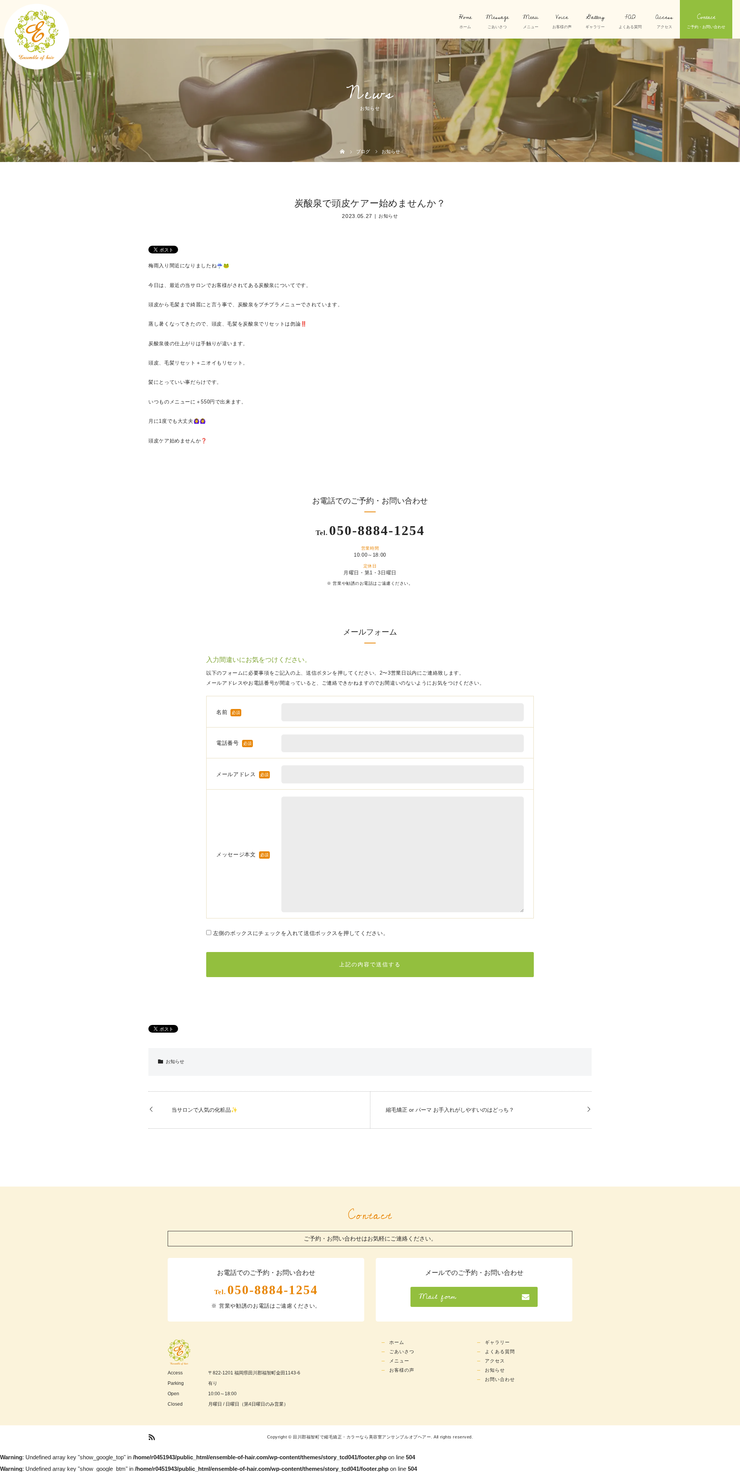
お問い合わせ (500, 1379)
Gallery (595, 17)
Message (497, 17)
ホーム (396, 1342)
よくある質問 (500, 1351)
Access (664, 17)
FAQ (630, 17)
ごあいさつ (401, 1351)
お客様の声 (401, 1370)
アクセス (495, 1361)
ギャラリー (497, 1342)
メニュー (399, 1361)
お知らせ (388, 216)
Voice (562, 17)
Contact (706, 17)
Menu (530, 17)
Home (465, 17)
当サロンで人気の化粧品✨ (204, 1110)
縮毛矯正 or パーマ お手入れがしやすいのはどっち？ (450, 1110)
